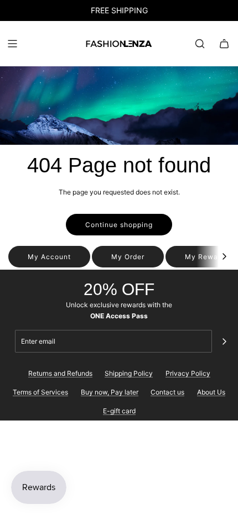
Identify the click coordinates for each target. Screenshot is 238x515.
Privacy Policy (187, 373)
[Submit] (224, 341)
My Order (127, 257)
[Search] (200, 43)
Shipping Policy (129, 373)
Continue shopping (119, 224)
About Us (211, 392)
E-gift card (119, 411)
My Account (49, 257)
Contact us (167, 392)
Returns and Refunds (60, 373)
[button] (224, 256)
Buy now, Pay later (109, 392)
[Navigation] (12, 43)
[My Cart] (224, 43)
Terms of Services (40, 392)
